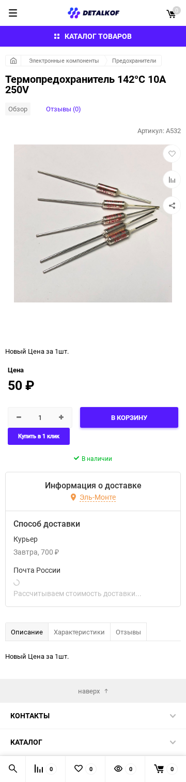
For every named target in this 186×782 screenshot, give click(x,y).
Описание (27, 631)
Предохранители (134, 60)
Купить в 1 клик (38, 436)
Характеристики (79, 631)
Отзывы (128, 631)
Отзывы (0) (63, 108)
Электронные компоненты (64, 60)
